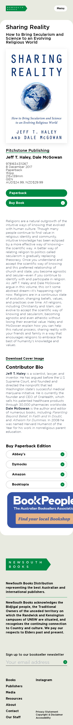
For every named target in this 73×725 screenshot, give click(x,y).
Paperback (17, 193)
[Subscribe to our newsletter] (65, 662)
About (11, 705)
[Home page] (16, 8)
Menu (60, 8)
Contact (12, 711)
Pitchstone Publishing (27, 151)
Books (11, 680)
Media (10, 692)
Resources (14, 699)
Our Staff (13, 717)
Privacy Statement (47, 712)
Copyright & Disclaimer (49, 715)
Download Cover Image (25, 358)
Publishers (14, 686)
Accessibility (43, 718)
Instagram (44, 680)
